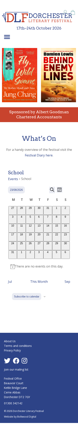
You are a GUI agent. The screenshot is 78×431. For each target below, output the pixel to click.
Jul (10, 281)
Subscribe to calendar (26, 296)
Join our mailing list (16, 369)
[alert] (39, 266)
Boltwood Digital (26, 416)
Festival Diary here (39, 155)
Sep (67, 281)
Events (13, 179)
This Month (39, 281)
